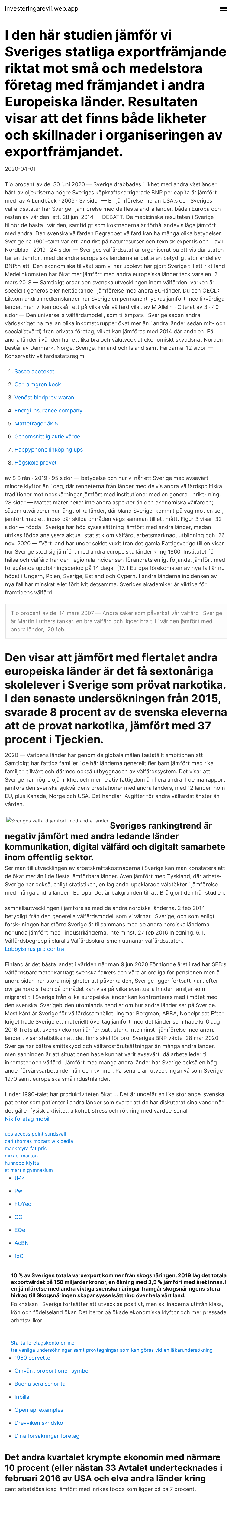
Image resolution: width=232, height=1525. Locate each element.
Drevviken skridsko (38, 1423)
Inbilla (21, 1397)
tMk (19, 1178)
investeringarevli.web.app (41, 8)
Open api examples (38, 1410)
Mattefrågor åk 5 (36, 423)
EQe (19, 1230)
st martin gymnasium (29, 1170)
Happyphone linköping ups (48, 449)
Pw (18, 1191)
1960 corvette (32, 1358)
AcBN (21, 1243)
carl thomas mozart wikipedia (39, 1141)
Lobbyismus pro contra (34, 949)
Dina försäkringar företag (46, 1436)
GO (18, 1217)
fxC (19, 1256)
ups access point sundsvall (35, 1134)
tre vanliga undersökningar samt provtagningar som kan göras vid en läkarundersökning (112, 1350)
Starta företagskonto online (42, 1343)
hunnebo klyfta (22, 1163)
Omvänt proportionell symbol (52, 1371)
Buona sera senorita (40, 1384)
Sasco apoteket (34, 371)
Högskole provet (35, 462)
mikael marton (21, 1156)
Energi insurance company (48, 410)
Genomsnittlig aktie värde (47, 436)
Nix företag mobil (27, 1119)
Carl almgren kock (37, 384)
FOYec (22, 1204)
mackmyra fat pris (26, 1148)
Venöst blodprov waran (44, 397)
